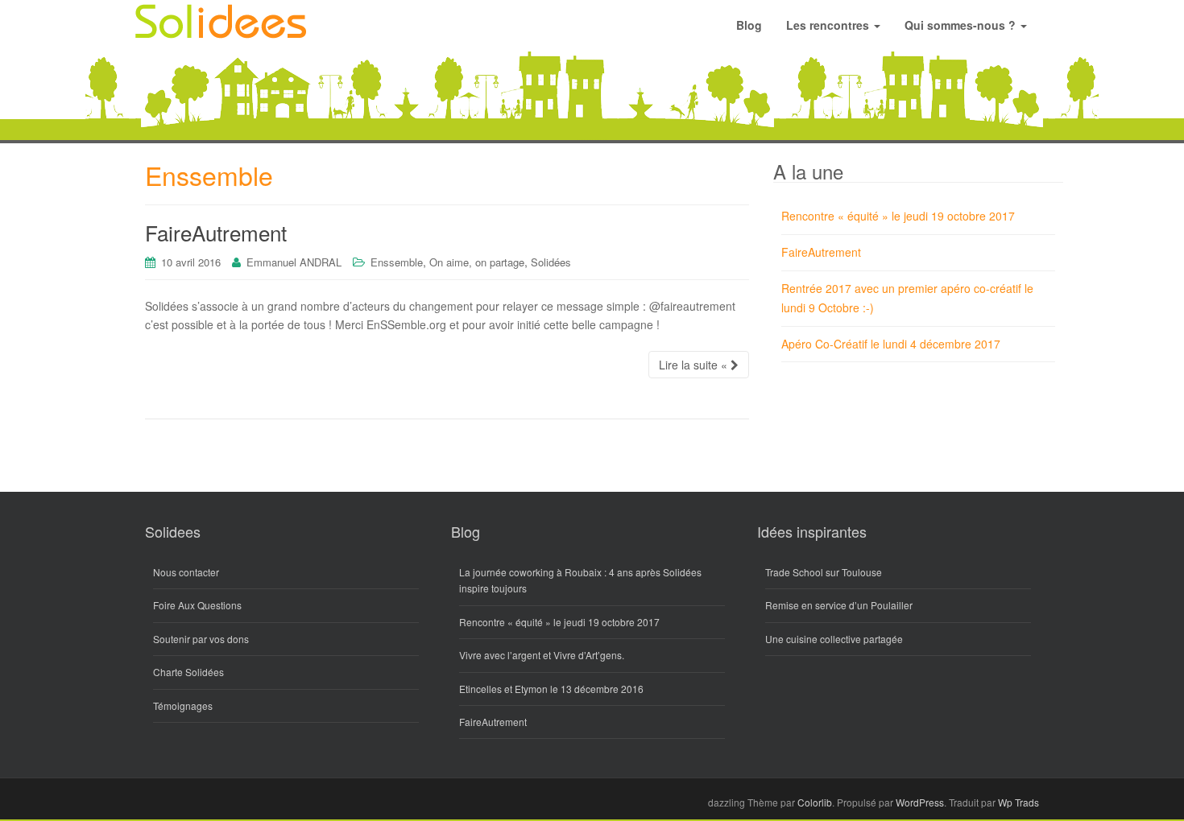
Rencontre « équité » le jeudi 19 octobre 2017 (898, 216)
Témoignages (183, 705)
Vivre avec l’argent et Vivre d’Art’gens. (541, 655)
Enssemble (397, 262)
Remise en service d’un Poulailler (839, 605)
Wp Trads (1018, 802)
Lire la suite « (695, 365)
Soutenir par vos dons (201, 639)
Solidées (551, 262)
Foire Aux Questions (197, 605)
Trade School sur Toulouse (823, 572)
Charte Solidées (188, 672)
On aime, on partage (476, 262)
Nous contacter (186, 572)
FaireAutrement (216, 232)
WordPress (920, 802)
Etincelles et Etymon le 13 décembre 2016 (551, 688)
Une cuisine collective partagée (834, 639)
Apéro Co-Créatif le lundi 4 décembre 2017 (890, 344)
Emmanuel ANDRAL (294, 262)
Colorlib (814, 802)
